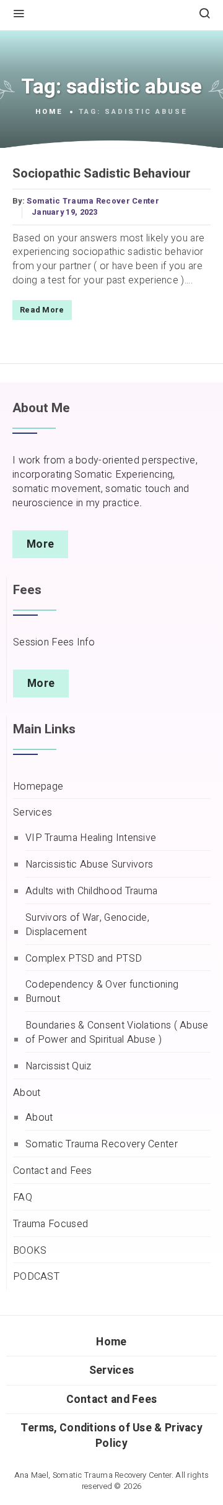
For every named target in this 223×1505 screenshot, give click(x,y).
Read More (42, 310)
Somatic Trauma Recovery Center (101, 1144)
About (27, 1093)
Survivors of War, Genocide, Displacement (87, 925)
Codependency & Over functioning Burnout (101, 992)
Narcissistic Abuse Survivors (89, 865)
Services (32, 813)
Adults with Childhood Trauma (91, 891)
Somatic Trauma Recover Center (93, 201)
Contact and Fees (52, 1171)
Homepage (38, 787)
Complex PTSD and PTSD (83, 959)
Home (49, 112)
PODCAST (36, 1277)
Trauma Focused (50, 1224)
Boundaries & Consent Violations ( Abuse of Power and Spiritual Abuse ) (117, 1033)
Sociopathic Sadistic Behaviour (101, 174)
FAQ (22, 1198)
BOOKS (30, 1251)
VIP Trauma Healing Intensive (90, 838)
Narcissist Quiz (58, 1066)
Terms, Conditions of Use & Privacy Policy (111, 1435)
